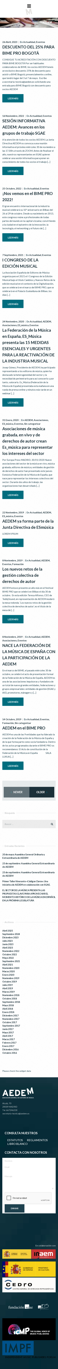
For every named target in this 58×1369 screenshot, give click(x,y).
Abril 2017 (7, 1035)
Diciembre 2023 (10, 937)
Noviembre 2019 (10, 978)
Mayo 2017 (8, 1032)
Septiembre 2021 (11, 961)
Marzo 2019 (8, 991)
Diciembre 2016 (10, 1049)
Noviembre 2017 (10, 1018)
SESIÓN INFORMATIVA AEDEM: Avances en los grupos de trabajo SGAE (23, 127)
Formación (18, 564)
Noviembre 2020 (10, 968)
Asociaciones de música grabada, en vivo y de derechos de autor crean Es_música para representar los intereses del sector (27, 441)
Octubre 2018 (9, 998)
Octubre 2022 (9, 954)
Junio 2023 (7, 944)
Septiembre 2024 (11, 934)
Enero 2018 (8, 1012)
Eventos (40, 42)
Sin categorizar (32, 423)
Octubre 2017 (9, 1022)
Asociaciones (9, 325)
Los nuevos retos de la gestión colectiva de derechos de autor (22, 575)
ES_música (23, 325)
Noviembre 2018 (10, 995)
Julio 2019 (7, 985)
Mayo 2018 (8, 1005)
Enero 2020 (8, 974)
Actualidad (29, 42)
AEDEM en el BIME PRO (23, 727)
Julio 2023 (7, 940)
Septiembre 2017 (11, 1025)
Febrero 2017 (9, 1042)
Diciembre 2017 (10, 1015)
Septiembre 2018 (11, 1001)
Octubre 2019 (9, 981)
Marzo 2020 (8, 971)
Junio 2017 (7, 1029)
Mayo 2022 (8, 957)
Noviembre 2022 (10, 951)
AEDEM (47, 321)
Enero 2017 (8, 1046)
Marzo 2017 (8, 1039)
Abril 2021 (7, 964)
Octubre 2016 (9, 1052)
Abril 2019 (7, 988)
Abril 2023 (7, 947)
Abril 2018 (7, 1008)
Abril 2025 (7, 930)
